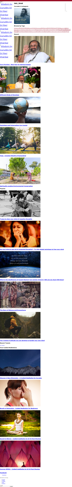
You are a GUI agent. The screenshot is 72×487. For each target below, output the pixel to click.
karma (45, 30)
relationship (28, 31)
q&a (3, 482)
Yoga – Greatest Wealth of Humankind (13, 155)
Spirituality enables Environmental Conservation (16, 186)
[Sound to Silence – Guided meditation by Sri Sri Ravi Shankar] (20, 436)
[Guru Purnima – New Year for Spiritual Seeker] (34, 62)
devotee (45, 28)
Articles (3, 483)
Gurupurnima (32, 29)
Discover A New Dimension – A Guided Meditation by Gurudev (21, 378)
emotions (58, 28)
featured (16, 29)
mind (16, 31)
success (51, 31)
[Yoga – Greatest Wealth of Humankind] (20, 153)
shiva (38, 31)
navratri (20, 31)
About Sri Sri (69, 9)
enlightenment (63, 28)
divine (53, 28)
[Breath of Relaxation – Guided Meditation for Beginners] (20, 406)
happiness (38, 30)
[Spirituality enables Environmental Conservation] (20, 183)
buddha (27, 28)
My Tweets (2, 345)
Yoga (68, 31)
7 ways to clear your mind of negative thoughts (16, 219)
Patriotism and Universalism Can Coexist (13, 125)
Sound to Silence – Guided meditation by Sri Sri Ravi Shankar (20, 439)
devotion (49, 28)
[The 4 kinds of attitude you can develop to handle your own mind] (20, 338)
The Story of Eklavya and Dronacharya (13, 310)
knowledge (50, 29)
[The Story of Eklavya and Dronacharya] (20, 307)
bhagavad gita (22, 28)
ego (55, 28)
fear (67, 28)
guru (28, 30)
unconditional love (59, 31)
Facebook (3, 473)
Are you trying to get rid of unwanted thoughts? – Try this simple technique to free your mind (32, 249)
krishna (55, 30)
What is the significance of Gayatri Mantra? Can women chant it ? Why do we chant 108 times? (32, 280)
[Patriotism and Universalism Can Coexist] (20, 123)
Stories (3, 479)
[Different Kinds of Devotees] (20, 92)
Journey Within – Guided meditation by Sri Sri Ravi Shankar (20, 469)
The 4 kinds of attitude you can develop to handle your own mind (22, 340)
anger (15, 28)
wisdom (64, 31)
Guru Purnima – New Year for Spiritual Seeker (15, 64)
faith (66, 28)
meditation (66, 30)
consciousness (39, 28)
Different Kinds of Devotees (9, 95)
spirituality (47, 31)
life (57, 29)
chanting (30, 28)
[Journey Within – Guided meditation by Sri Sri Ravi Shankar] (20, 466)
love (60, 30)
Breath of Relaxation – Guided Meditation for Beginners (19, 408)
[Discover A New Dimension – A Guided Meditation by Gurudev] (20, 375)
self (35, 31)
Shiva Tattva (42, 31)
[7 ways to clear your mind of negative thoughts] (20, 216)
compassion (34, 28)
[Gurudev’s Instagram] (22, 23)
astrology (17, 28)
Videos (3, 480)
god (22, 29)
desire (42, 28)
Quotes (3, 481)
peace (23, 31)
